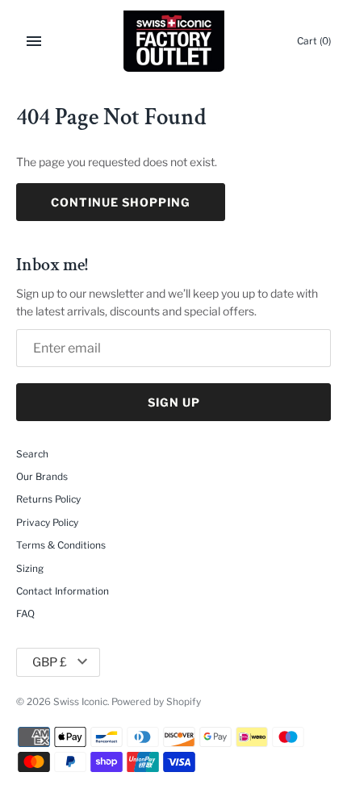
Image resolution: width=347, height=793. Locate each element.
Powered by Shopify (156, 701)
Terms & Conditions (61, 545)
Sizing (30, 568)
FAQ (25, 614)
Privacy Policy (47, 522)
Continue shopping (120, 202)
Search (32, 454)
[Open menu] (34, 41)
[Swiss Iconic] (173, 41)
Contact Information (62, 591)
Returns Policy (48, 499)
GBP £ (49, 662)
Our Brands (42, 476)
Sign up (174, 402)
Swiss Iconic (80, 701)
